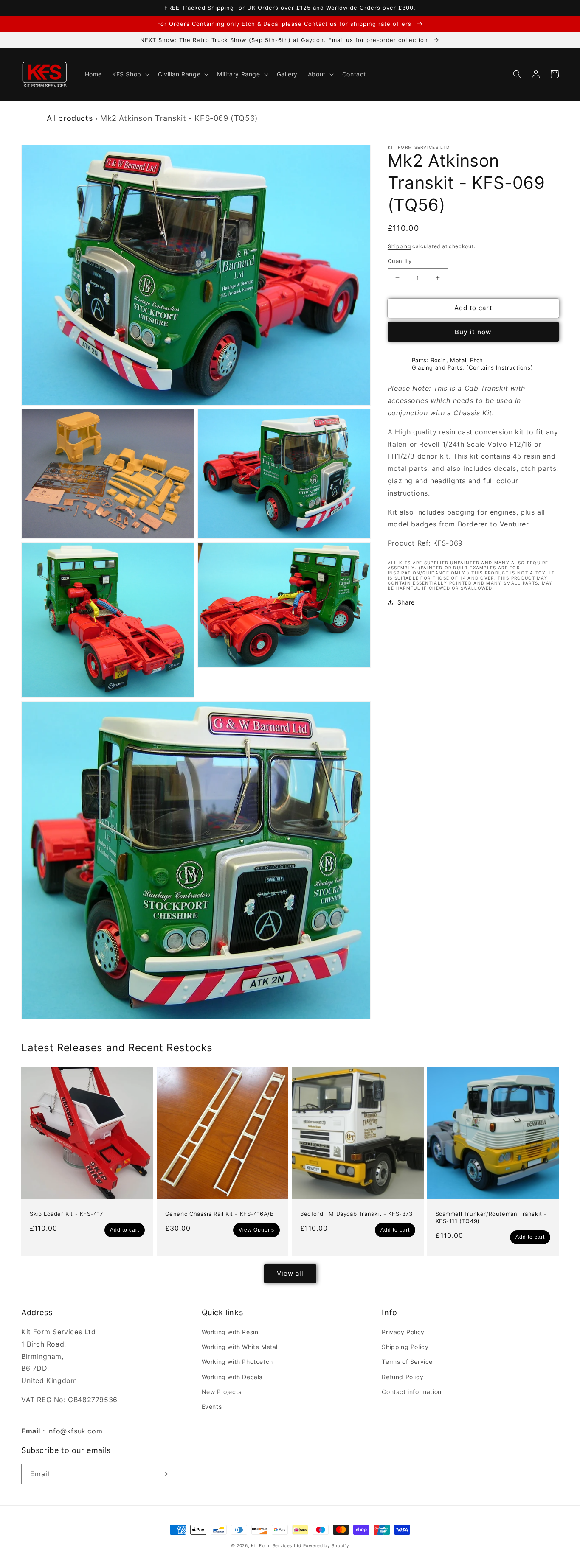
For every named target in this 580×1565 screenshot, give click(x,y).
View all (290, 1273)
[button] (130, 74)
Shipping (399, 246)
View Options (256, 1230)
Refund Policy (402, 1376)
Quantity (399, 261)
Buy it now (473, 332)
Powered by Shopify (326, 1545)
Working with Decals (232, 1376)
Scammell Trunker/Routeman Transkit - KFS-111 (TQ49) (491, 1217)
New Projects (222, 1391)
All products (70, 118)
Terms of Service (407, 1361)
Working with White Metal (240, 1346)
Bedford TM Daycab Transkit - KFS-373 (356, 1213)
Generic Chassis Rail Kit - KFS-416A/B (219, 1213)
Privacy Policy (403, 1331)
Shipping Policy (405, 1346)
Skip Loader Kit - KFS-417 (66, 1213)
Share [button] (406, 602)
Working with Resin (230, 1331)
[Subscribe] (164, 1474)
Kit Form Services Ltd (276, 1545)
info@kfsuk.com (74, 1431)
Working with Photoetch (237, 1361)
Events (212, 1406)
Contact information (411, 1391)
